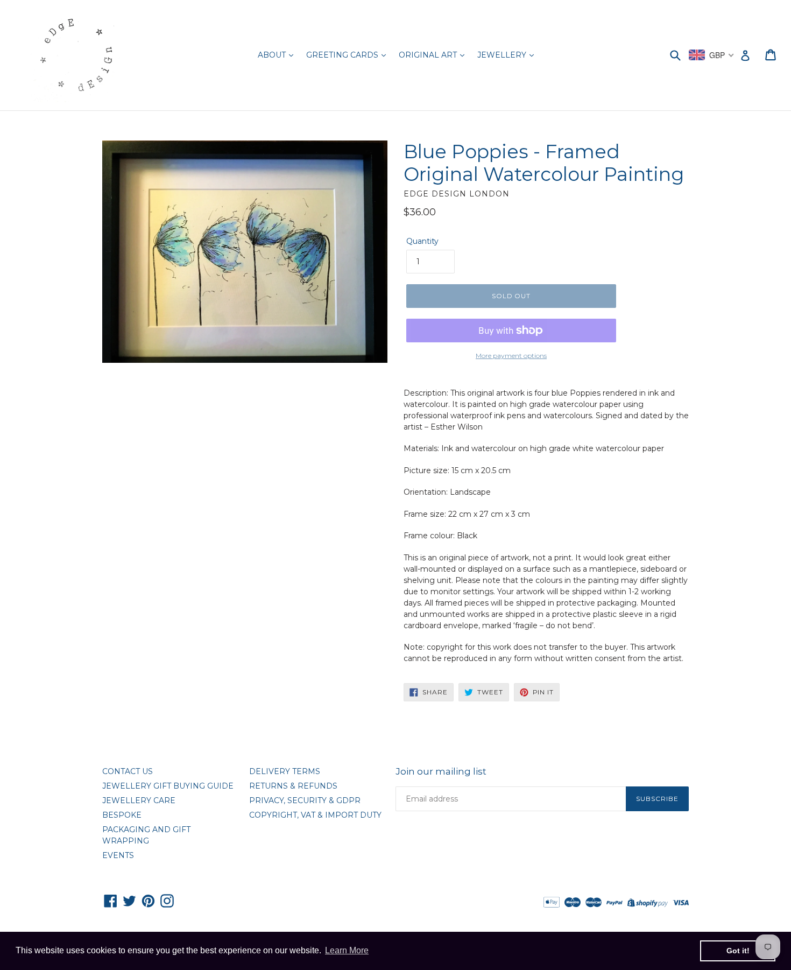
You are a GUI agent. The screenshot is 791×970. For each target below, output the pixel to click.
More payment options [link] (511, 356)
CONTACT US (127, 771)
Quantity (422, 241)
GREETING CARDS (343, 55)
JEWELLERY (502, 55)
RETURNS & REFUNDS (293, 786)
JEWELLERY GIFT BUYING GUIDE (168, 786)
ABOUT (273, 55)
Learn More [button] (347, 950)
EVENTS (118, 855)
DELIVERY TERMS (284, 771)
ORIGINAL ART (429, 55)
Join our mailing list (441, 771)
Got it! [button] (738, 950)
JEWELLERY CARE (138, 800)
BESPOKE (122, 815)
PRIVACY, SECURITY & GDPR (305, 800)
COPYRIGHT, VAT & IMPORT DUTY (315, 815)
